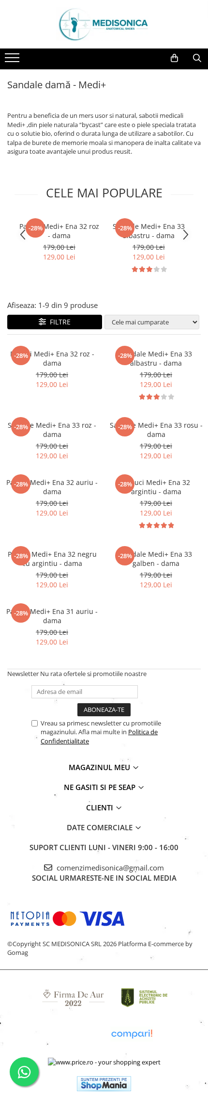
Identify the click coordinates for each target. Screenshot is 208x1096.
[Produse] (13, 60)
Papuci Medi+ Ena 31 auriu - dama (52, 616)
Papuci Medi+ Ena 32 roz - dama (59, 231)
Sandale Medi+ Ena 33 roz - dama (52, 429)
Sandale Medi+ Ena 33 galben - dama (156, 558)
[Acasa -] (104, 24)
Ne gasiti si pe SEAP (100, 787)
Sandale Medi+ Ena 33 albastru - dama (149, 231)
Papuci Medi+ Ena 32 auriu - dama (52, 487)
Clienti (100, 807)
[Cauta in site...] (197, 58)
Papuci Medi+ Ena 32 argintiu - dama (156, 487)
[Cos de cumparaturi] (174, 58)
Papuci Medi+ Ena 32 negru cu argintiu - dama (52, 558)
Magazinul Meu (100, 767)
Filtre (58, 321)
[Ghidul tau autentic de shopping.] (131, 1034)
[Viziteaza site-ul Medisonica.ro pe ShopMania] (104, 1083)
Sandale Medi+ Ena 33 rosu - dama (156, 429)
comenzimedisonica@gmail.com (109, 867)
